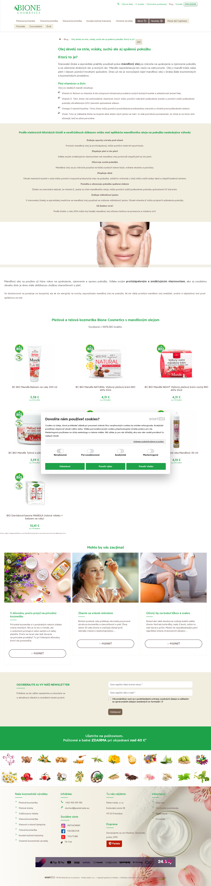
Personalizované (90, 455)
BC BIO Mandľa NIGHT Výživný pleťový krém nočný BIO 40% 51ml (177, 388)
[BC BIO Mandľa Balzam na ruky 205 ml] (34, 364)
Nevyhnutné (60, 455)
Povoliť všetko (146, 466)
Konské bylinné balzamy (31, 835)
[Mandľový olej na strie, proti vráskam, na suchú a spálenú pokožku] (105, 247)
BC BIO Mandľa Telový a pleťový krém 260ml (35, 452)
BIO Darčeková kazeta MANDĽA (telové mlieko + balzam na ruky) (35, 517)
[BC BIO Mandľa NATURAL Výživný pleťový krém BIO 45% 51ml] (105, 364)
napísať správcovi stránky (107, 878)
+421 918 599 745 (73, 802)
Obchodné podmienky (167, 808)
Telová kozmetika (28, 830)
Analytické (120, 455)
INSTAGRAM (73, 825)
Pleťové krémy (26, 808)
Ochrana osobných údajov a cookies (148, 441)
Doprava (160, 802)
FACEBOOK (73, 830)
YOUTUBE (72, 836)
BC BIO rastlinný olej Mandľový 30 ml (176, 452)
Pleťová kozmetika (28, 802)
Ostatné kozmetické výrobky (33, 841)
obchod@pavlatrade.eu (77, 808)
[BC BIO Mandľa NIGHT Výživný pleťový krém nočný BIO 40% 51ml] (176, 364)
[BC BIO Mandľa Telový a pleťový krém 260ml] (34, 430)
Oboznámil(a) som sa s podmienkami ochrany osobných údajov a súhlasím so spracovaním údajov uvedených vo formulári (150, 700)
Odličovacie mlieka (28, 813)
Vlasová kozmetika (28, 819)
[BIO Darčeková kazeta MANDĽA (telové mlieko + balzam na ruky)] (34, 492)
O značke (160, 819)
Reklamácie (161, 813)
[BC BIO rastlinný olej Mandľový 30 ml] (176, 430)
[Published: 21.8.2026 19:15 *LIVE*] (57, 878)
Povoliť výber (105, 466)
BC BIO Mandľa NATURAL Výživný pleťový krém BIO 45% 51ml (106, 388)
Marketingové (150, 455)
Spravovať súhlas (160, 878)
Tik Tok (68, 841)
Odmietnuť (65, 466)
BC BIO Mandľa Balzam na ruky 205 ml (34, 386)
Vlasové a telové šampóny (32, 824)
